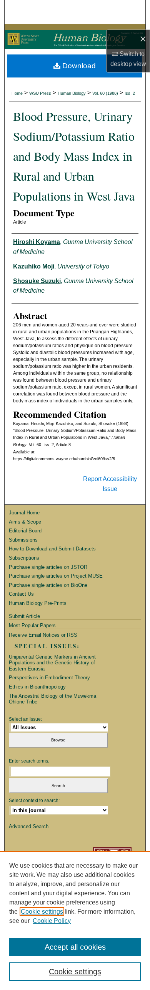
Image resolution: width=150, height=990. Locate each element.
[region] (75, 920)
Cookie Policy (52, 921)
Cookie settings (42, 911)
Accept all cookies (75, 947)
